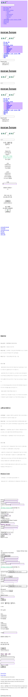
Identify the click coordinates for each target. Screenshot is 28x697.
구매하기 (3, 599)
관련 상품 (3, 234)
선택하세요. (8, 164)
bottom (9, 15)
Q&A (5, 23)
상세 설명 (3, 228)
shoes (9, 16)
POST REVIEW (4, 521)
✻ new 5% (7, 7)
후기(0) (2, 231)
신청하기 (3, 666)
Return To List (4, 576)
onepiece (10, 14)
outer (9, 11)
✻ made (6, 8)
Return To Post (4, 590)
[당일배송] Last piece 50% (12, 19)
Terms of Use (3, 673)
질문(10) (3, 233)
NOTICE (6, 22)
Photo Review (5, 519)
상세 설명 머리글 (5, 227)
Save (10, 576)
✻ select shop (9, 10)
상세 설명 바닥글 (5, 230)
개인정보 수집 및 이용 (6, 507)
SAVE (2, 517)
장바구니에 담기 (4, 650)
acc (8, 18)
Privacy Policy (3, 675)
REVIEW (6, 20)
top (8, 12)
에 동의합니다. (10, 507)
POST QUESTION (5, 555)
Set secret (3, 575)
